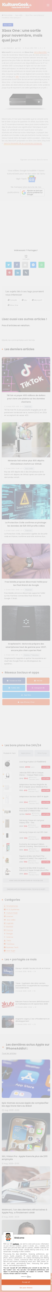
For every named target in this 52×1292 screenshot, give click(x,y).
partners (16, 1244)
